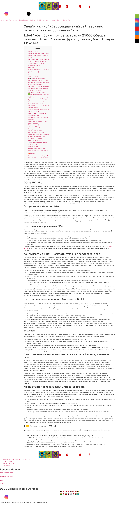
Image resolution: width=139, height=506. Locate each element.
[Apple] (24, 497)
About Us (8, 20)
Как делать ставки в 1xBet (36, 92)
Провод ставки (33, 129)
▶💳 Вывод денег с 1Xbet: (36, 78)
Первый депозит (33, 146)
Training (15, 20)
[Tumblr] (24, 14)
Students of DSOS (35, 20)
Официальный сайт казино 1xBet (38, 53)
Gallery (59, 20)
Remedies (53, 20)
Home (2, 20)
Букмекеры (31, 67)
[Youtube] (11, 14)
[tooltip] (137, 16)
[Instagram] (6, 14)
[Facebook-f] (2, 14)
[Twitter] (15, 14)
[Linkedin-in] (20, 14)
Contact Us (66, 20)
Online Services (23, 20)
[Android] (29, 497)
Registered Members (6, 476)
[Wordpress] (29, 14)
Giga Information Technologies (58, 502)
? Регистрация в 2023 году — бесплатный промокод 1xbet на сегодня (38, 150)
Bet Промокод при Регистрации (38, 86)
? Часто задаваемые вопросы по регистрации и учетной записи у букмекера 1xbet (38, 71)
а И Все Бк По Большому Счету (38, 80)
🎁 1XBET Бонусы (33, 154)
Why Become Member (6, 472)
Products (45, 20)
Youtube (2, 484)
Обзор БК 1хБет (33, 51)
